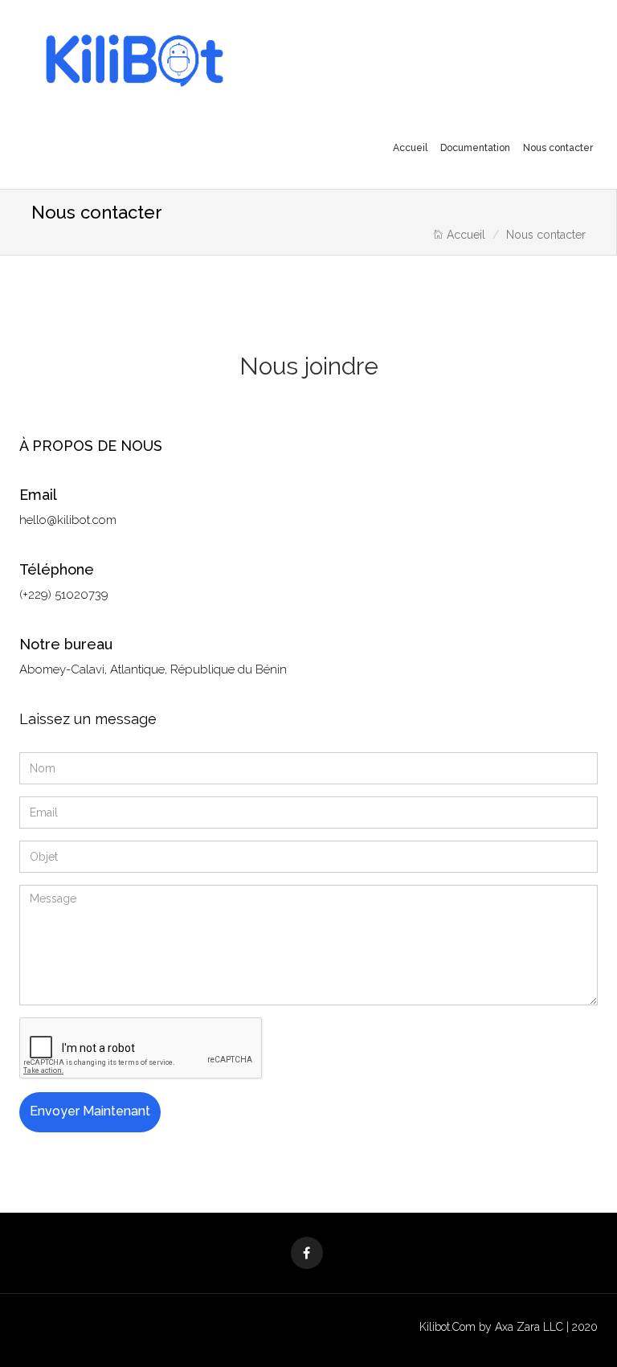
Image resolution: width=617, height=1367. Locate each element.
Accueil (410, 147)
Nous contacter (558, 147)
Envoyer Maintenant (90, 1111)
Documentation (475, 147)
